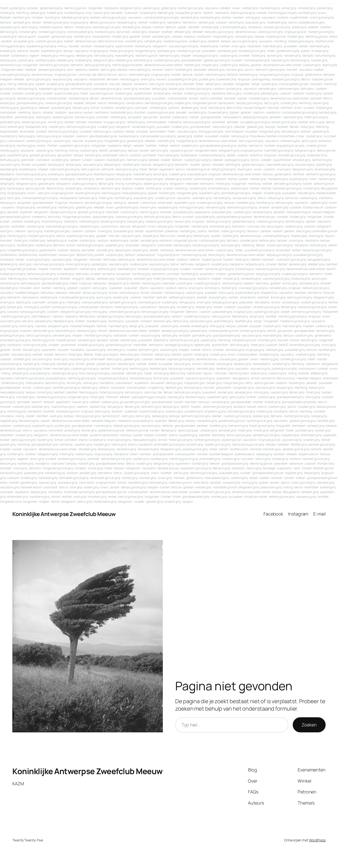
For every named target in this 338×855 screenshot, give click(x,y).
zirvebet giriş (319, 51)
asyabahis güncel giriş (41, 46)
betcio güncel (90, 169)
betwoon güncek (137, 430)
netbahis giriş (136, 122)
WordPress (317, 840)
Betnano (59, 245)
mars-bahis (86, 482)
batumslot (123, 32)
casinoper (140, 108)
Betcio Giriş (234, 108)
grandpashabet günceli (268, 473)
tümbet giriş (251, 93)
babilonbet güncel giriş (116, 459)
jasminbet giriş (223, 321)
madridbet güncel (225, 487)
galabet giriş (28, 108)
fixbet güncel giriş (121, 51)
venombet (218, 122)
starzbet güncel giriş (291, 155)
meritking (22, 13)
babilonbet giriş (43, 331)
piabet (182, 27)
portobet (102, 117)
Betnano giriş (9, 32)
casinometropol (288, 89)
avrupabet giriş (24, 41)
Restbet (5, 17)
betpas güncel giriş (301, 41)
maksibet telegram (82, 326)
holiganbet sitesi (12, 70)
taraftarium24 (324, 41)
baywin (330, 236)
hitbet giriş (7, 13)
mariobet (316, 84)
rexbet (41, 145)
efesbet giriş (182, 32)
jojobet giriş (17, 8)
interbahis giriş (290, 141)
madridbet (18, 226)
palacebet (246, 302)
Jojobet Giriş (98, 407)
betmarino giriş (169, 55)
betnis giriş (100, 288)
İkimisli (275, 302)
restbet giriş (250, 8)
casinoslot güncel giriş (15, 74)
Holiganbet (283, 426)
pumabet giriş (194, 411)
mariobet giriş (244, 36)
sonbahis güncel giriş (72, 459)
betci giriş (13, 198)
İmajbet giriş (295, 36)
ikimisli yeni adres (255, 497)
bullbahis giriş (244, 269)
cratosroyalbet (57, 98)
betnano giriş (102, 131)
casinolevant (16, 141)
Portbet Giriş (325, 463)
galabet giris (84, 207)
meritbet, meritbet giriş (265, 449)
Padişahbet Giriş (36, 127)
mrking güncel (221, 316)
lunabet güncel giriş (166, 60)
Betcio (69, 27)
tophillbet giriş (117, 326)
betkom (175, 145)
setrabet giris (267, 89)
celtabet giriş (153, 41)
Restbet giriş (174, 387)
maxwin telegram (254, 108)
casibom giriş (150, 8)
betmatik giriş (143, 60)
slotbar (226, 17)
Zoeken (309, 725)
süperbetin (166, 169)
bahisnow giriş (299, 60)
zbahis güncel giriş (242, 13)
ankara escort (146, 255)
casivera (13, 312)
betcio (292, 22)
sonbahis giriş (197, 112)
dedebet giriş (190, 108)
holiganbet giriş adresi (22, 269)
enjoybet (251, 131)
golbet (90, 364)
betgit (256, 84)
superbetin (71, 269)
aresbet (266, 160)
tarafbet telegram (27, 293)
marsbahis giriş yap (194, 255)
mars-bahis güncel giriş (31, 174)
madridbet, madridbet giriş (264, 46)
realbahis (81, 70)
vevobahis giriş (262, 212)
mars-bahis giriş (139, 70)
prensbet (216, 98)
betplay (244, 65)
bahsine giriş (234, 70)
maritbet (300, 293)
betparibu (99, 283)
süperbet (44, 36)
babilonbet (194, 373)
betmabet (299, 426)
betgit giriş (7, 183)
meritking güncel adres (127, 65)
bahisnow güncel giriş (219, 269)
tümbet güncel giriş (198, 89)
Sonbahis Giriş (28, 255)
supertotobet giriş (66, 93)
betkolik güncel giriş (157, 217)
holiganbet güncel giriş (274, 74)
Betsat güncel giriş (102, 22)
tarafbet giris (183, 70)
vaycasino (211, 8)
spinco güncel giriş (244, 41)
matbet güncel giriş (190, 8)
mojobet (308, 326)
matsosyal (167, 250)
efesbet (225, 8)
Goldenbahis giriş (143, 127)
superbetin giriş (51, 51)
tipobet (208, 13)
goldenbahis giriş (51, 8)
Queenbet (131, 13)
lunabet (237, 60)
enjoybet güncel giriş (290, 145)
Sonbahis (106, 307)
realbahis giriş (209, 46)
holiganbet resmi (206, 150)
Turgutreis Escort (168, 255)
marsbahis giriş (270, 8)
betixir (333, 36)
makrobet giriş (124, 55)
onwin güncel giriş (322, 17)
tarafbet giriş (131, 164)
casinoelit (39, 302)
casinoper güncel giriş (106, 89)
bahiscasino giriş (201, 321)
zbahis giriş (329, 65)
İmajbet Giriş (269, 293)
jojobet (40, 84)
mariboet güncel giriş (286, 79)
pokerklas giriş (203, 179)
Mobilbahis (161, 340)
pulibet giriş (207, 79)
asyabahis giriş (168, 207)
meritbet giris (21, 17)
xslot (70, 70)
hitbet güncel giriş (233, 231)
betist (100, 179)
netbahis (165, 240)
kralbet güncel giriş (197, 93)
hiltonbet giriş (266, 340)
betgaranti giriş (130, 8)
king (88, 13)
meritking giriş (129, 79)
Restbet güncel (323, 468)
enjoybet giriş (94, 141)
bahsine (22, 51)
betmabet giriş (319, 46)
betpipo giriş (170, 407)
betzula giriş (29, 27)
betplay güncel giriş (249, 103)
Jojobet (195, 164)
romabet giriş (306, 8)
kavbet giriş (274, 55)
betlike (232, 179)
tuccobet (247, 459)
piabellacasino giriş (311, 22)
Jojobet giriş (314, 136)
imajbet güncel (276, 36)
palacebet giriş (10, 122)
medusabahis (101, 36)
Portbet (53, 145)
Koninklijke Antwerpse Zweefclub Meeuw (64, 514)
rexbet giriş (67, 179)
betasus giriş (182, 245)
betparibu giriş (56, 240)
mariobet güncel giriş (107, 27)
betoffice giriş (294, 221)
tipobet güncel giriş (259, 421)
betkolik (232, 74)
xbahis (168, 70)
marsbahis (111, 8)
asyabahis (22, 492)
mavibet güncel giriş (316, 459)
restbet (95, 17)
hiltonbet (95, 259)
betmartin (181, 164)
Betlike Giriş (87, 316)
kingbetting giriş (215, 411)
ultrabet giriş (157, 108)
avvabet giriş (55, 84)
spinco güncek (35, 188)
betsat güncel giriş (283, 122)
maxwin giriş (101, 13)
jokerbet (239, 127)
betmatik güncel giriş (159, 103)
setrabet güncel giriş (287, 183)
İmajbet (43, 169)
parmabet (149, 155)
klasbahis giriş (300, 278)
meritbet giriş (166, 141)
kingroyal (297, 74)
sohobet (86, 46)
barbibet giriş (275, 350)
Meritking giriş (111, 193)
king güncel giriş (114, 122)
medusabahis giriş (134, 193)
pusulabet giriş (255, 22)
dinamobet (27, 131)
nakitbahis (222, 13)
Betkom (171, 27)
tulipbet (62, 250)
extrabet (75, 293)
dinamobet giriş (324, 169)
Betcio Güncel (107, 74)
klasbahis (71, 316)
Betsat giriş (106, 183)
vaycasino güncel (101, 93)
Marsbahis (7, 174)
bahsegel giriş (9, 179)
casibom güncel (62, 117)
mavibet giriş (8, 136)
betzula (187, 74)
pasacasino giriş (271, 487)
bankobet (200, 70)
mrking (61, 46)
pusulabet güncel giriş (182, 79)
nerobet (238, 17)
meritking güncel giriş (282, 13)
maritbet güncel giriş (66, 387)
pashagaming (261, 79)
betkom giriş (15, 127)
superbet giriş (298, 179)
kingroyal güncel (295, 32)
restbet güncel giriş (281, 497)
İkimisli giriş (161, 378)
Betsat (94, 98)
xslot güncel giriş (126, 169)
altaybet (142, 131)
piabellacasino (245, 454)
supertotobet (299, 17)
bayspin (188, 501)
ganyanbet (150, 117)
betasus (189, 36)
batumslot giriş (325, 55)
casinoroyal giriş (11, 364)
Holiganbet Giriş (10, 501)
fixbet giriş (258, 55)
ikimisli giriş (288, 8)
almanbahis (91, 188)
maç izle (114, 84)
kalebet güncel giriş (126, 426)
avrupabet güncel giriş (255, 122)
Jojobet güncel (231, 440)
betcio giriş (108, 70)
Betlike (88, 354)
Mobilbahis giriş (104, 174)
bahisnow (324, 141)
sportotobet (157, 131)
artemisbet (110, 155)
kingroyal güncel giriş (164, 269)
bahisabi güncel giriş (241, 411)
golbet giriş (168, 8)
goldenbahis (313, 74)
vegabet (22, 459)
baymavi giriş (47, 482)
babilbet (30, 70)
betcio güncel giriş (114, 17)
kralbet (68, 41)
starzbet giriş (9, 169)
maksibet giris (116, 160)
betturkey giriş (103, 55)
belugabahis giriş (318, 259)
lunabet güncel (316, 145)
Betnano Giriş (286, 378)
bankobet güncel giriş (287, 188)
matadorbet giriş (121, 112)
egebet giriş (202, 345)
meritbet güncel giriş (98, 335)
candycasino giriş (244, 198)
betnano (5, 22)
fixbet (4, 8)
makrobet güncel (149, 302)
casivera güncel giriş (129, 217)
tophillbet (6, 117)
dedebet (213, 41)
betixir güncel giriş (239, 435)
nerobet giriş (82, 36)
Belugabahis (291, 492)
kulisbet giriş (162, 93)
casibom (283, 17)
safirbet (81, 122)
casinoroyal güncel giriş (48, 264)
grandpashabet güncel (15, 217)
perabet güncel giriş (321, 444)
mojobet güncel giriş (40, 236)
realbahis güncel (147, 55)
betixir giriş (7, 397)
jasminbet (27, 160)
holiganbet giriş (223, 36)
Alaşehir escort (308, 454)
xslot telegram (234, 131)
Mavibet (273, 108)
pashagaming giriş (237, 160)
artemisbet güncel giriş (124, 312)
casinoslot (118, 387)
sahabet (193, 27)
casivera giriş (228, 359)
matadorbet (97, 79)
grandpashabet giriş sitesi (299, 402)
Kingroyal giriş (16, 193)
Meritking (322, 127)
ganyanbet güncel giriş (135, 402)
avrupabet (135, 117)
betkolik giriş (216, 108)
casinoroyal (148, 203)
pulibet (243, 179)
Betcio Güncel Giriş (110, 41)
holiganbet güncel (204, 103)
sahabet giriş (21, 22)
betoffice (256, 155)
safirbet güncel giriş (182, 297)
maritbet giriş (85, 179)
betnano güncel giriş (154, 312)
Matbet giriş (166, 13)
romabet (32, 8)
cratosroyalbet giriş (233, 27)
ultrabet (177, 36)
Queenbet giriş (218, 112)
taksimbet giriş (65, 331)
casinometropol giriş (279, 164)
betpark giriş (49, 55)
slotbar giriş (169, 335)
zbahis (204, 98)
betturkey (307, 89)
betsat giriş (37, 13)
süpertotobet (143, 93)
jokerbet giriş (269, 93)
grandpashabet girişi (103, 136)
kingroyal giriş (79, 22)
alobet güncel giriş (34, 122)
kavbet (198, 74)
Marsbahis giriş (63, 321)
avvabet (188, 217)
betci (249, 383)
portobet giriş (307, 13)
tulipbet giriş (83, 60)
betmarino (189, 22)
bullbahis (107, 108)
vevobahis (100, 84)
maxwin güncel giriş (280, 245)
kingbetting (156, 387)
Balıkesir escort (31, 487)
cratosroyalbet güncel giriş (161, 17)
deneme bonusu (246, 32)
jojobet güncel (106, 364)
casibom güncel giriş (48, 41)
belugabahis (241, 378)
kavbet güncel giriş (38, 141)
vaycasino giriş (10, 27)
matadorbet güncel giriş (61, 226)
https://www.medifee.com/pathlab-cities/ (276, 136)
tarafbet (325, 27)
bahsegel (269, 468)
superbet (26, 212)
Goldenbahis (19, 55)
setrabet (116, 13)
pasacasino (202, 212)
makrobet (192, 183)
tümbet (251, 397)
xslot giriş (119, 203)
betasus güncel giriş (196, 122)
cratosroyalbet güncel (293, 84)
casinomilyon (110, 226)
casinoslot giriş (293, 117)
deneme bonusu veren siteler (163, 65)
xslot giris (43, 193)
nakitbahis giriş (45, 60)
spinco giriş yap (188, 430)
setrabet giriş (189, 17)
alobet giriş (299, 27)
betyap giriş (187, 302)
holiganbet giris (194, 383)
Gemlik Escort (110, 416)
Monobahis (262, 302)
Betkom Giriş (55, 188)
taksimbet (7, 435)
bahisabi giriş (327, 112)
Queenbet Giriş (226, 79)
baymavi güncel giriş (180, 359)
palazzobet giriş (103, 217)
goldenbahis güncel (241, 274)
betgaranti (160, 46)
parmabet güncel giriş (235, 193)
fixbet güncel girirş (261, 426)
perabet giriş (117, 150)
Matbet (122, 70)
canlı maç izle (87, 74)
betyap (68, 51)
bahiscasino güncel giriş (248, 444)
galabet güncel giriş (217, 60)
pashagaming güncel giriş (149, 397)
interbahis (175, 122)
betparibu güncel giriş (219, 32)
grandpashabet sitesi (110, 463)
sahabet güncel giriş (51, 70)
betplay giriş (8, 60)
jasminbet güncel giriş (217, 407)
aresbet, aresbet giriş (194, 326)
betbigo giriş (174, 383)
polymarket (68, 345)
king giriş (78, 278)
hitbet (239, 250)
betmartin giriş (111, 188)
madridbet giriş (277, 22)
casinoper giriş (202, 198)
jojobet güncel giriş (266, 312)
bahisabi (308, 55)
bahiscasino (226, 103)
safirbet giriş (134, 373)
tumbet (87, 160)
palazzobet (223, 387)
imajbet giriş (120, 36)
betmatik (77, 65)
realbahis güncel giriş (31, 98)
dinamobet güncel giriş (305, 345)
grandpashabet (191, 60)
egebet (34, 55)
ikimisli (95, 108)
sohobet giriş (56, 302)
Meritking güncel (316, 36)
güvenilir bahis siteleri (104, 435)
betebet (44, 108)
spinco (249, 70)
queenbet (329, 435)
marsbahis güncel (51, 27)
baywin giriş (320, 103)
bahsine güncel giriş (90, 245)
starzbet (154, 32)
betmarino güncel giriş (54, 65)
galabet (135, 36)
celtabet (228, 84)
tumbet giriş (134, 183)
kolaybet (68, 136)
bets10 (103, 150)
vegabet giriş (8, 421)
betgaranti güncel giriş (75, 312)
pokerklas (171, 231)
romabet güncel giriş (52, 32)
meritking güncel (75, 8)
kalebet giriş (190, 145)
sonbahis (108, 274)
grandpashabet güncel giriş (218, 145)
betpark (127, 84)
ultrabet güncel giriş (277, 27)
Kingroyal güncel (269, 440)
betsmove (296, 463)
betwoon (253, 231)
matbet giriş (83, 27)
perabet (6, 41)
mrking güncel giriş (12, 46)
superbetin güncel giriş (54, 89)
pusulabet (290, 46)
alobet (146, 36)
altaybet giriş (301, 160)
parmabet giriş (227, 51)
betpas (146, 27)
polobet (242, 326)
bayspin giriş (284, 387)
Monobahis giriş (148, 449)
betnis (55, 501)
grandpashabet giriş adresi (234, 217)
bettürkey (262, 283)
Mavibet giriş (31, 350)
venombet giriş (46, 207)
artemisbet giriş (139, 74)
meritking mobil (239, 373)
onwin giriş (238, 46)
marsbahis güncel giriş (148, 179)
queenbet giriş (33, 473)
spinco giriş (309, 141)
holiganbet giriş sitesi (76, 217)
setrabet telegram (104, 421)
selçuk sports (27, 36)
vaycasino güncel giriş (183, 46)
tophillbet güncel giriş (278, 150)
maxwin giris (148, 207)
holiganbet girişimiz (188, 13)
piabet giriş (179, 117)
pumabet (86, 131)
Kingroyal (270, 155)
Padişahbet (330, 312)
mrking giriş (252, 17)
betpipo (270, 127)
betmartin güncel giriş (270, 70)
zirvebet (244, 55)
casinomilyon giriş (63, 407)
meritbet (286, 108)
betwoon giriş (88, 198)
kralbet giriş (55, 13)
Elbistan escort (313, 207)
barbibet (316, 98)
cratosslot (43, 160)
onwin (236, 8)
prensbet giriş (61, 335)
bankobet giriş (48, 478)
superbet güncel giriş (81, 236)
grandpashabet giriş (78, 84)
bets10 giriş (236, 22)
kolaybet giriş (290, 435)
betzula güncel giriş (98, 65)
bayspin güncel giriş (63, 212)
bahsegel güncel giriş (179, 345)
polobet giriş (261, 416)
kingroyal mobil (106, 482)
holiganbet (95, 8)
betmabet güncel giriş (73, 478)
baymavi (127, 188)
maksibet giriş (142, 174)
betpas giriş (124, 174)
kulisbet (41, 131)
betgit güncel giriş (224, 169)
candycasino (134, 103)
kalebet (313, 27)
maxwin (161, 79)
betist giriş (160, 174)
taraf (203, 108)
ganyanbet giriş (61, 36)
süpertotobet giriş (152, 411)
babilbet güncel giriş (75, 17)
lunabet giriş (148, 13)
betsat (36, 22)
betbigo (174, 416)
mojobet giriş (294, 473)
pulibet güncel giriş (64, 307)
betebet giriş (8, 264)
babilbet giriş (280, 60)
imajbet (186, 55)
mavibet (73, 46)
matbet (261, 13)
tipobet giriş (44, 245)
